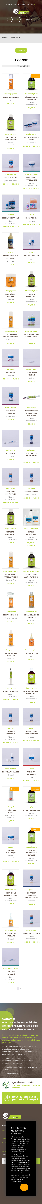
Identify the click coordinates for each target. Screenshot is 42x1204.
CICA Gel (31, 253)
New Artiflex (31, 930)
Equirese (31, 488)
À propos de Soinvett (12, 4)
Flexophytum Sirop (31, 571)
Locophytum (31, 807)
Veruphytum (31, 847)
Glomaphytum (31, 650)
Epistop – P (11, 450)
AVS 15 (10, 253)
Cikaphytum (10, 291)
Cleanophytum (31, 291)
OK (24, 1187)
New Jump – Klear (10, 968)
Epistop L (31, 450)
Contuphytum (11, 331)
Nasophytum (10, 930)
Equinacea (10, 488)
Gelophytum (10, 650)
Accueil (5, 37)
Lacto (31, 768)
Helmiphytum (31, 688)
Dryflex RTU (31, 369)
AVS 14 (31, 215)
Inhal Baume (10, 768)
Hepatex (10, 728)
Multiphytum (10, 890)
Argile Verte (31, 134)
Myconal (31, 890)
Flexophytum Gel (10, 571)
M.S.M (10, 847)
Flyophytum (11, 612)
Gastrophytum (31, 94)
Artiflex (11, 215)
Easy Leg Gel (10, 407)
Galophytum (31, 612)
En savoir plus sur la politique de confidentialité (19, 1179)
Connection (25, 4)
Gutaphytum (10, 688)
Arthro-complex (31, 174)
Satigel (11, 807)
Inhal (31, 728)
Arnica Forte (10, 174)
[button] (33, 4)
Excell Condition (31, 529)
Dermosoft (11, 369)
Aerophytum (10, 134)
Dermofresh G (31, 331)
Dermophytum (10, 94)
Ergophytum (10, 529)
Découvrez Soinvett (10, 1074)
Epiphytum (31, 407)
